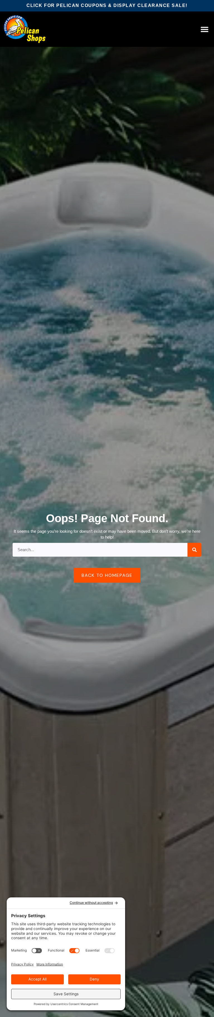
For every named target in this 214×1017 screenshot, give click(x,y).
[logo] (24, 29)
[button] (204, 29)
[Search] (194, 550)
